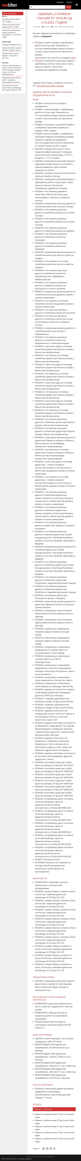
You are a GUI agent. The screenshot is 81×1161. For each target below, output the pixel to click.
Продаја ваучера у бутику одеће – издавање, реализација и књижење (11, 80)
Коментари (6, 42)
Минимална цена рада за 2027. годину (11, 20)
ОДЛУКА (39, 60)
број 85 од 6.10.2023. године (50, 86)
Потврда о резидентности (11, 44)
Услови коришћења (48, 1157)
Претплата (36, 1157)
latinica (69, 2)
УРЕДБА (38, 42)
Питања (5, 63)
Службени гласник (67, 27)
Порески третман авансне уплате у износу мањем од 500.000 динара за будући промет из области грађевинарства (11, 69)
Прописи (47, 27)
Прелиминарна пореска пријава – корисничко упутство (10, 55)
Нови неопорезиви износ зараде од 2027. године (11, 26)
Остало (55, 27)
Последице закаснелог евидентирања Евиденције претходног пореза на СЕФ (11, 87)
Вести (4, 16)
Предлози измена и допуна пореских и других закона (11, 49)
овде (73, 57)
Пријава (60, 2)
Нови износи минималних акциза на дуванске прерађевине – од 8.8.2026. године (11, 33)
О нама (28, 1157)
